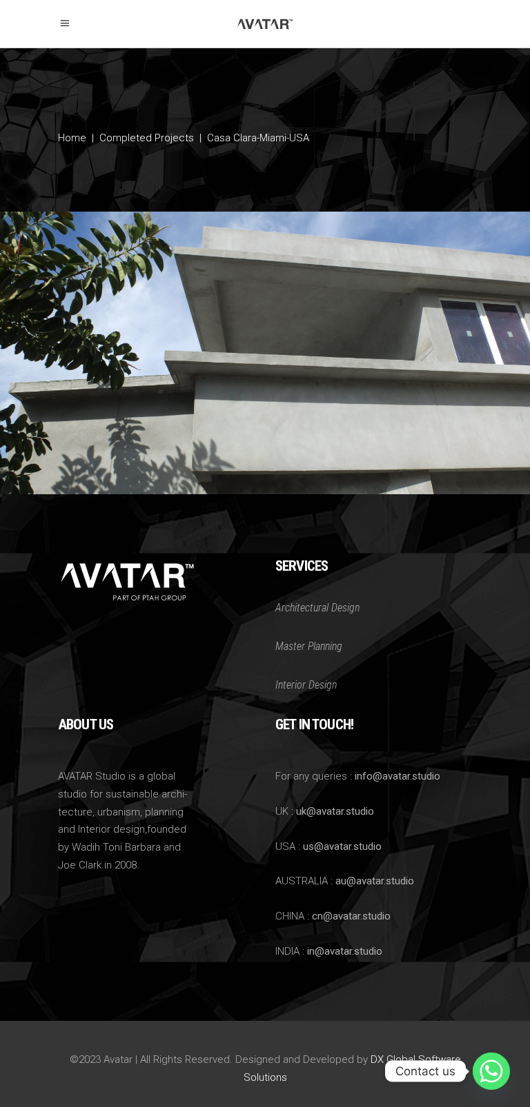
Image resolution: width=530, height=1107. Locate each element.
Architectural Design (317, 607)
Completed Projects (146, 138)
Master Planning (308, 646)
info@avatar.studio (397, 776)
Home (72, 138)
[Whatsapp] (491, 1071)
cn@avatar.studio (351, 916)
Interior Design (306, 684)
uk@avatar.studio (335, 811)
